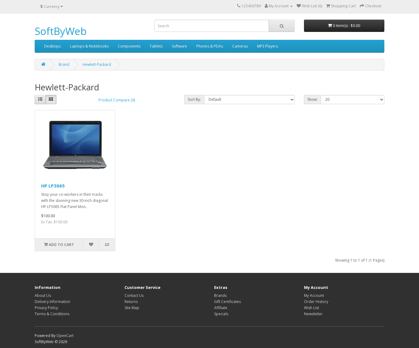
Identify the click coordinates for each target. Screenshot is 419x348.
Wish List (311, 307)
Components (129, 46)
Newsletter (313, 313)
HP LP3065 (53, 186)
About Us (43, 295)
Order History (316, 301)
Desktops (52, 46)
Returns (131, 301)
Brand (64, 64)
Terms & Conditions (52, 313)
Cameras (240, 46)
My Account (314, 295)
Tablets (156, 46)
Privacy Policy (46, 307)
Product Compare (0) (116, 100)
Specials (221, 313)
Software (179, 46)
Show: (312, 99)
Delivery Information (52, 301)
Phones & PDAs (209, 46)
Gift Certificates (227, 301)
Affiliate (220, 307)
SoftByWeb (61, 31)
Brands (220, 295)
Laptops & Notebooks (89, 46)
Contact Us (134, 295)
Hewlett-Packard (97, 64)
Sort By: (194, 99)
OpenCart (65, 335)
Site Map (132, 307)
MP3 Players (267, 46)
